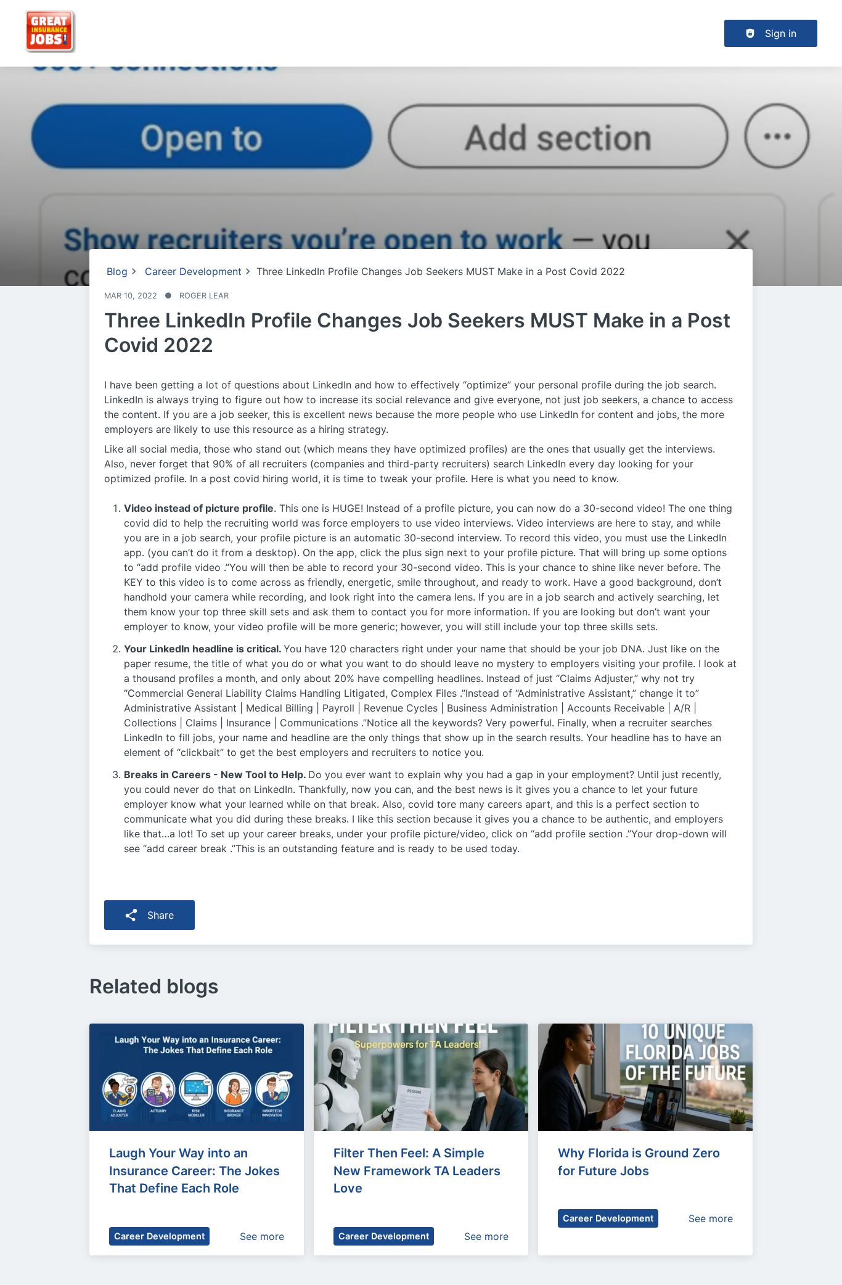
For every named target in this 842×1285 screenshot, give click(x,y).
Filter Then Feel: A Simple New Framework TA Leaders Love (418, 1171)
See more (262, 1236)
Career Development (193, 271)
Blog (117, 271)
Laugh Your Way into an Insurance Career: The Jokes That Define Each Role (196, 1171)
